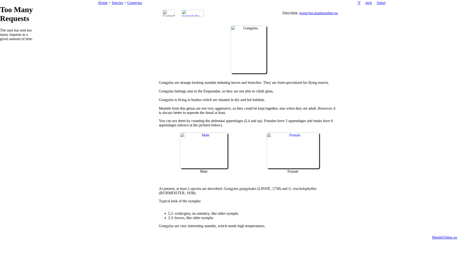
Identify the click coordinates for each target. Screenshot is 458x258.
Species (117, 3)
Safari (381, 3)
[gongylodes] (193, 13)
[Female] (293, 167)
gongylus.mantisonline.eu (318, 13)
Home (103, 3)
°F (359, 3)
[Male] (204, 167)
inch (368, 3)
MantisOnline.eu (444, 237)
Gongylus (134, 3)
